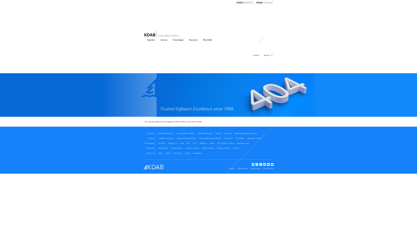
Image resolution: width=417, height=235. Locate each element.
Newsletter (197, 153)
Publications (177, 153)
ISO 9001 (236, 148)
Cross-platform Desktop (185, 133)
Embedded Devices (166, 133)
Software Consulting (166, 138)
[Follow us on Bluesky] (253, 164)
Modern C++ (173, 143)
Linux (195, 143)
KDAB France (243, 168)
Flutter (212, 143)
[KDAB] (150, 34)
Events (167, 153)
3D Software (240, 138)
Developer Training (254, 138)
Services (163, 40)
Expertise (151, 40)
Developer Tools (243, 143)
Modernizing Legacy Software (245, 133)
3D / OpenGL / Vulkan (225, 143)
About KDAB (163, 148)
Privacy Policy (268, 168)
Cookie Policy (256, 168)
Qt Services (228, 138)
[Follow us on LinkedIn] (260, 164)
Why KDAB (207, 40)
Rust (182, 143)
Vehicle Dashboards (205, 133)
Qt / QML (161, 143)
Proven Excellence (192, 148)
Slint (188, 143)
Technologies (178, 40)
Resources (193, 40)
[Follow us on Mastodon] (264, 164)
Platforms (203, 143)
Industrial (227, 133)
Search (267, 55)
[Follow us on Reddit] (268, 164)
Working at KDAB (223, 148)
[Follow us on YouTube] (272, 164)
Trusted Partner (177, 148)
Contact (232, 168)
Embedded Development (186, 138)
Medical (218, 133)
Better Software (208, 148)
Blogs (160, 153)
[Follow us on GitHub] (257, 164)
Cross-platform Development (210, 138)
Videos (187, 153)
